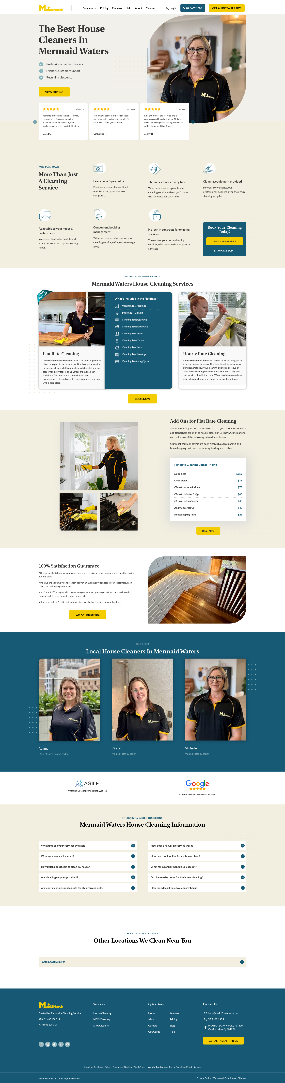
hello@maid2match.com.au (223, 1013)
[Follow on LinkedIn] (61, 1044)
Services (88, 8)
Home (151, 1013)
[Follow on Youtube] (67, 1044)
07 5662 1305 (194, 8)
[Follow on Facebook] (41, 1044)
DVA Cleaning (101, 1025)
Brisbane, (99, 1067)
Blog (172, 1025)
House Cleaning (102, 1013)
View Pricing (54, 92)
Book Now (208, 530)
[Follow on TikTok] (54, 1044)
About (138, 8)
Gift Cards (154, 1031)
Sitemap (242, 1078)
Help (128, 8)
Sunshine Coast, (184, 1067)
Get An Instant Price (225, 241)
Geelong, (129, 1067)
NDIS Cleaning (101, 1019)
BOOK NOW (142, 398)
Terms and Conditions (224, 1078)
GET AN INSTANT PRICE (223, 1040)
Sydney (197, 1067)
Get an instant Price (226, 8)
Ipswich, (151, 1067)
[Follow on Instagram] (47, 1044)
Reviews (117, 8)
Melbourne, (162, 1067)
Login (173, 8)
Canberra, (118, 1067)
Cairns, (109, 1067)
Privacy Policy (203, 1078)
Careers (150, 8)
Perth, (172, 1067)
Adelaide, (88, 1067)
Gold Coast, (140, 1067)
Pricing (104, 8)
